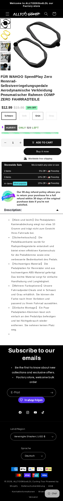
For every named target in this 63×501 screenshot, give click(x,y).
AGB (50, 486)
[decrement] (5, 142)
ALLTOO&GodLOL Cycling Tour (29, 482)
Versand (33, 497)
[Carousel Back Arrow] (15, 44)
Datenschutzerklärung (33, 486)
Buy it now (42, 151)
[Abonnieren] (52, 392)
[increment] (20, 142)
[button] (7, 14)
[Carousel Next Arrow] (58, 44)
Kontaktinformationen (23, 492)
